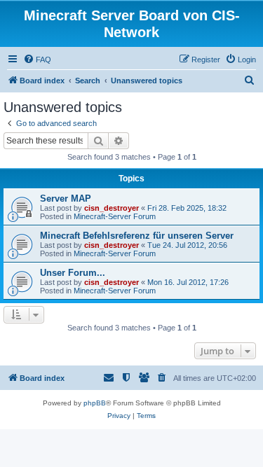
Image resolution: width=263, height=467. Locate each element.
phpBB (94, 403)
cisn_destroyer (111, 208)
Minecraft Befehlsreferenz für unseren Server (137, 235)
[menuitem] (37, 59)
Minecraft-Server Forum (115, 216)
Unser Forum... (72, 272)
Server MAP (65, 198)
